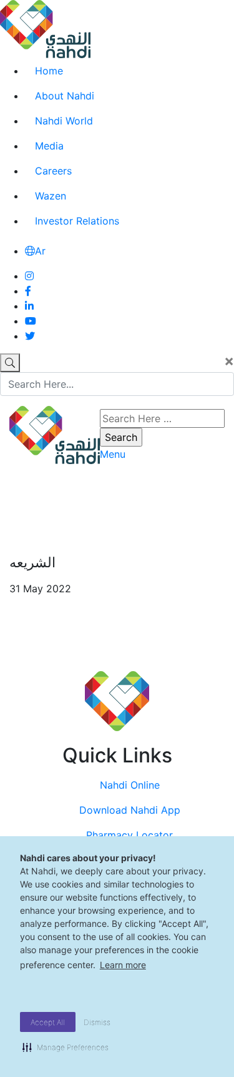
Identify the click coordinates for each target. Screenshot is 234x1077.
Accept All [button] (48, 1022)
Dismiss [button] (97, 1022)
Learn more (123, 964)
